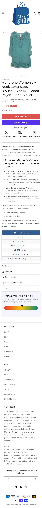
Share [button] (6, 288)
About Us (7, 370)
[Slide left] (16, 75)
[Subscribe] (35, 478)
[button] (2, 13)
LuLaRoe (7, 332)
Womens (7, 342)
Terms (6, 389)
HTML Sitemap (10, 399)
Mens (6, 337)
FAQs (6, 375)
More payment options (21, 128)
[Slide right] (25, 75)
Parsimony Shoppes (14, 504)
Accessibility (9, 380)
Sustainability (9, 384)
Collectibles (8, 351)
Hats (6, 347)
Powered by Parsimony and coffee (28, 504)
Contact (7, 356)
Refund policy (9, 394)
